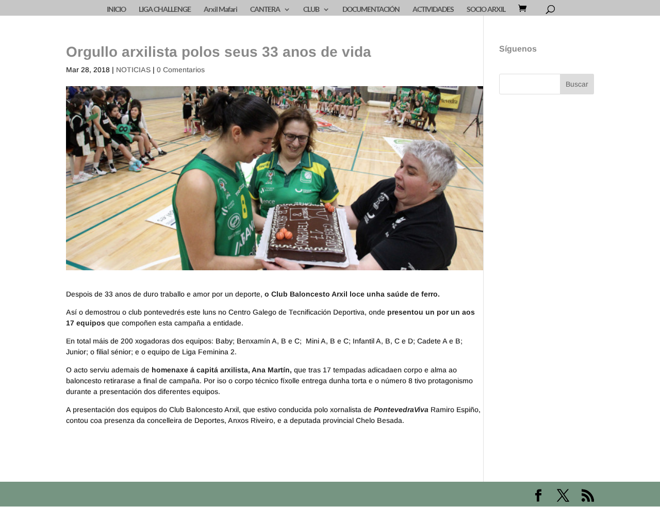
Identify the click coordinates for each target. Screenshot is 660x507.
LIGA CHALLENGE (165, 9)
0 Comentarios (181, 70)
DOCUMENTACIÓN (371, 9)
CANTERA (265, 9)
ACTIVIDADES (433, 9)
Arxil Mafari (220, 9)
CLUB (311, 9)
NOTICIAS (133, 70)
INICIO (116, 9)
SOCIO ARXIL (486, 9)
